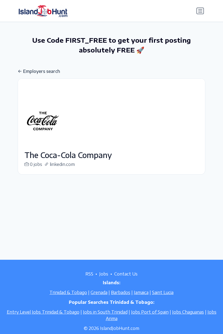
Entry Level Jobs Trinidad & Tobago (43, 312)
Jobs (103, 274)
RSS (89, 274)
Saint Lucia (163, 292)
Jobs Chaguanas (188, 312)
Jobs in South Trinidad (105, 312)
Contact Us (126, 274)
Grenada (99, 292)
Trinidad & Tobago (68, 292)
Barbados (120, 292)
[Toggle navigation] (200, 11)
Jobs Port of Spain (150, 312)
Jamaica (141, 292)
